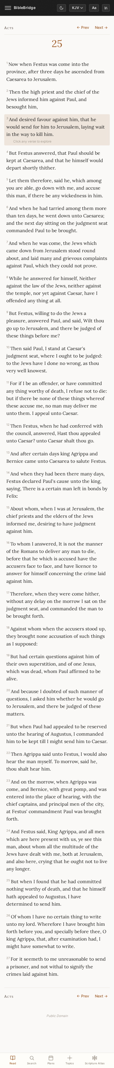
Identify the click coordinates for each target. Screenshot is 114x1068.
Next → (101, 27)
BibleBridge (25, 8)
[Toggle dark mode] (61, 8)
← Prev (83, 27)
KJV (75, 8)
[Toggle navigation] (8, 8)
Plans (50, 1063)
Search (31, 1063)
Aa (94, 8)
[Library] (106, 8)
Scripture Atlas (94, 1063)
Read (13, 1063)
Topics (69, 1063)
